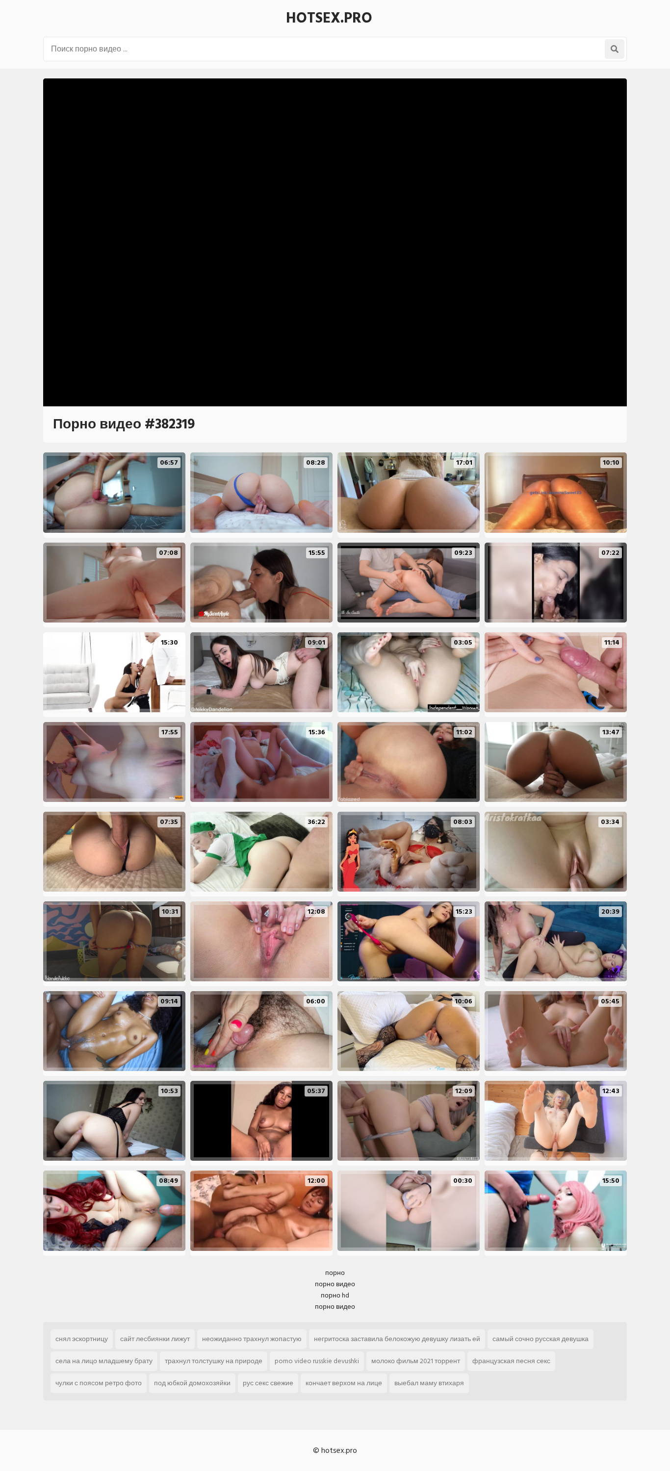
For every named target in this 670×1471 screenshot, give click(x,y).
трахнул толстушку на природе (213, 1361)
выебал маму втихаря (429, 1383)
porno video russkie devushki (317, 1361)
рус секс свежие (268, 1383)
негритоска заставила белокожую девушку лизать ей (397, 1339)
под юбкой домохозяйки (192, 1383)
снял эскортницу (81, 1339)
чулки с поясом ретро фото (98, 1383)
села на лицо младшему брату (104, 1361)
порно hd (335, 1295)
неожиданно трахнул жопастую (252, 1339)
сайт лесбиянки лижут (155, 1339)
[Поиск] (614, 49)
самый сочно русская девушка (540, 1339)
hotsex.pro (329, 18)
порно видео (335, 1284)
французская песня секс (511, 1361)
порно (335, 1272)
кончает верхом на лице (344, 1383)
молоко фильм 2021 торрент (415, 1361)
